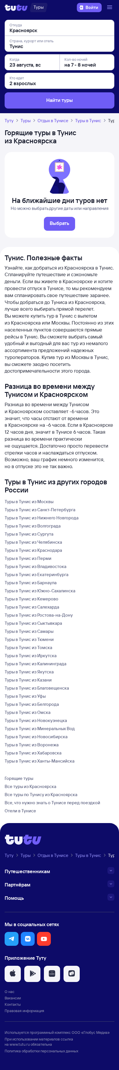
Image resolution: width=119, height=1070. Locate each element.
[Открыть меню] (110, 7)
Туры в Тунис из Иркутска (31, 655)
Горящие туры (19, 778)
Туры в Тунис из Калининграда (35, 663)
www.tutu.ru (20, 1044)
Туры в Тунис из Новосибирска (36, 736)
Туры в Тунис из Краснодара (33, 550)
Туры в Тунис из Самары (29, 631)
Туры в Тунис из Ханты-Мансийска (40, 761)
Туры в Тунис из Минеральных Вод (40, 728)
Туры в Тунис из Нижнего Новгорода (42, 518)
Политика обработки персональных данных (41, 1051)
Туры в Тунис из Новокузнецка (36, 720)
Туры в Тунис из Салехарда (32, 607)
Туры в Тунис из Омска (28, 712)
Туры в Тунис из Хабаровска (33, 753)
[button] (11, 939)
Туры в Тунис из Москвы (29, 501)
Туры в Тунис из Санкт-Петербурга (40, 509)
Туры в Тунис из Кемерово (31, 599)
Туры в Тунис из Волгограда (33, 526)
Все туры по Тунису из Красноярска (41, 794)
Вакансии (13, 998)
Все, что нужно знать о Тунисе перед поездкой (52, 802)
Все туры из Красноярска (30, 786)
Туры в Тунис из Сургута (29, 534)
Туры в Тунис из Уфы (25, 696)
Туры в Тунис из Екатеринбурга (36, 574)
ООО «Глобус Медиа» (91, 1032)
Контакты (13, 1004)
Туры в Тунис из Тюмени (29, 639)
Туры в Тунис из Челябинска (33, 542)
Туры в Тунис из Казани (28, 680)
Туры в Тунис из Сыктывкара (33, 623)
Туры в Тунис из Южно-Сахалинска (40, 590)
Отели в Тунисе (20, 811)
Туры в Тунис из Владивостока (35, 566)
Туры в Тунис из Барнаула (31, 582)
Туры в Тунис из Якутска (29, 672)
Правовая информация (24, 1010)
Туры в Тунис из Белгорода (32, 704)
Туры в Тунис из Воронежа (32, 744)
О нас (9, 991)
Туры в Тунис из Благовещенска (37, 688)
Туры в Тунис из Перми (28, 558)
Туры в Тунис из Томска (28, 647)
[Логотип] (16, 7)
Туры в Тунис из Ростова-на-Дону (39, 615)
